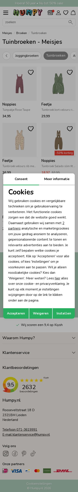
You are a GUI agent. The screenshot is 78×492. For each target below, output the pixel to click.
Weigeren (41, 313)
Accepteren (16, 313)
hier (57, 278)
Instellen (64, 313)
